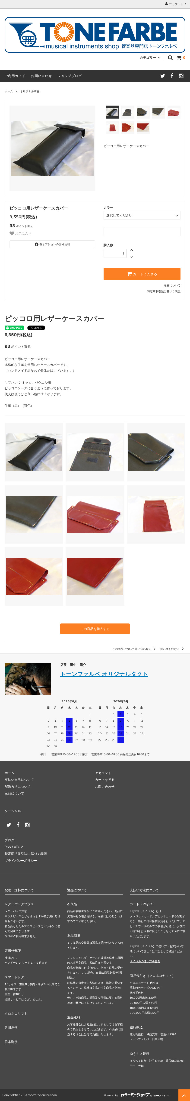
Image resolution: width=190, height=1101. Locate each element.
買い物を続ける (170, 649)
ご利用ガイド (15, 76)
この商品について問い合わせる (132, 649)
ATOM (18, 847)
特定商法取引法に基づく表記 (26, 854)
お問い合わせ (41, 76)
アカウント (176, 4)
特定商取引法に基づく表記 (163, 291)
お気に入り (22, 233)
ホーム (9, 91)
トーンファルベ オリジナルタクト (104, 674)
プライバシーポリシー (21, 860)
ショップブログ (69, 76)
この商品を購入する (95, 629)
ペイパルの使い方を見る (145, 961)
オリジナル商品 (29, 91)
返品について (172, 285)
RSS (8, 847)
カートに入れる (144, 274)
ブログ (9, 840)
